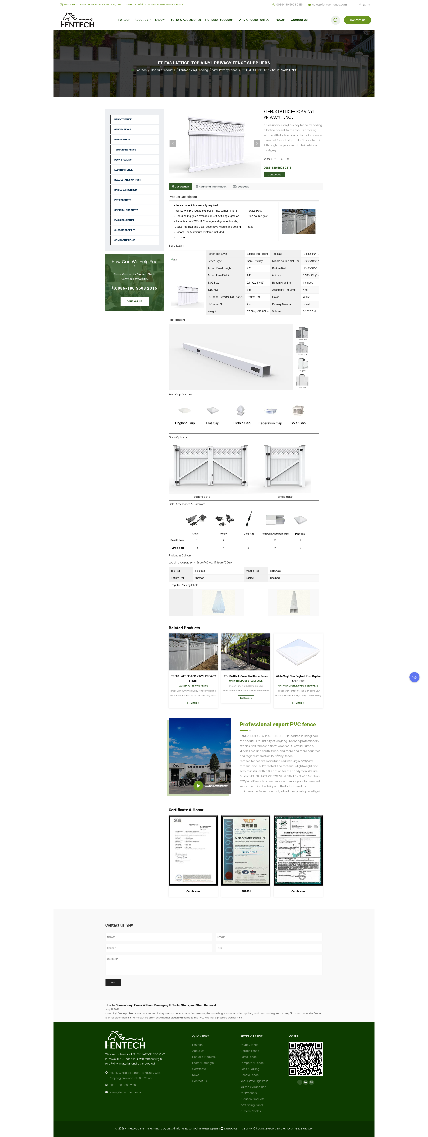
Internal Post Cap (298, 676)
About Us (141, 20)
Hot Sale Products (218, 20)
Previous (173, 143)
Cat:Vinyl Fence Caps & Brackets (193, 680)
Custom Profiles (124, 230)
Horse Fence (122, 139)
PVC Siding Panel (124, 220)
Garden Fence (122, 129)
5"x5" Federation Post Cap (245, 676)
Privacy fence (123, 119)
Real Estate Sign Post (127, 179)
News (280, 20)
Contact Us (299, 20)
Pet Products (122, 200)
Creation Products (126, 210)
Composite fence (124, 240)
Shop (159, 20)
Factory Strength (203, 1063)
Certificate (141, 28)
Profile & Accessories (185, 20)
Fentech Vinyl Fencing (193, 70)
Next (257, 143)
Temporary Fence (125, 149)
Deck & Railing (123, 159)
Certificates (193, 891)
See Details (192, 698)
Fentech (124, 20)
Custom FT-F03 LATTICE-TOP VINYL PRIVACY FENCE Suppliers (279, 776)
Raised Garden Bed (125, 189)
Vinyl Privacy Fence (224, 70)
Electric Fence (123, 169)
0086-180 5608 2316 (289, 5)
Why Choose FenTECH (255, 20)
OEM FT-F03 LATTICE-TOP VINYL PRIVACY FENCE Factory (277, 1128)
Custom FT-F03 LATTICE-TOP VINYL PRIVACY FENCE (154, 4)
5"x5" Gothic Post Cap (193, 676)
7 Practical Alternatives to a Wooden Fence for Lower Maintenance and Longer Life (161, 1005)
